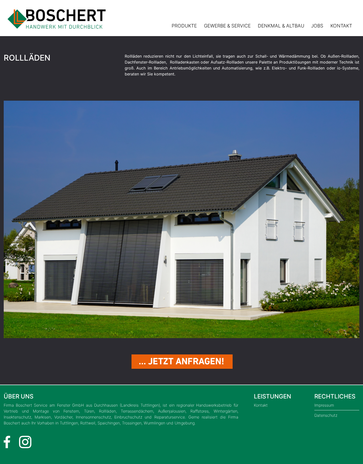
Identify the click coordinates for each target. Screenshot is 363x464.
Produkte (184, 26)
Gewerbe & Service (227, 26)
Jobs (317, 26)
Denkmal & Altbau (281, 26)
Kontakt (341, 26)
